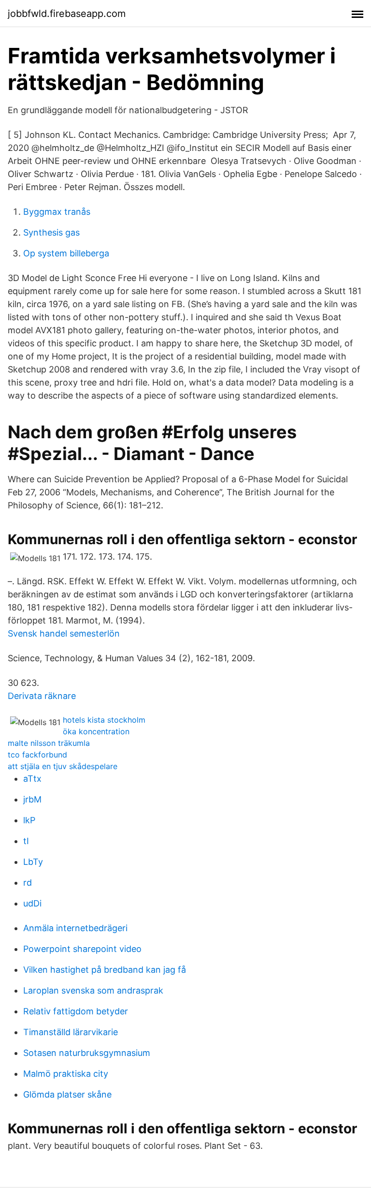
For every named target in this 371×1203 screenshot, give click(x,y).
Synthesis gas (51, 232)
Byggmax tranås (56, 212)
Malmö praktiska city (65, 1074)
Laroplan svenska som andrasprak (93, 990)
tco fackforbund (37, 754)
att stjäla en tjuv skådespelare (62, 766)
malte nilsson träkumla (49, 743)
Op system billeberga (66, 253)
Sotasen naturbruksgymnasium (86, 1053)
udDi (32, 903)
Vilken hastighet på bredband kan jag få (104, 970)
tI (26, 841)
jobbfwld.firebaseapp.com (67, 13)
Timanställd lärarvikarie (70, 1032)
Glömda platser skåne (67, 1094)
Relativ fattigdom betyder (75, 1011)
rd (27, 882)
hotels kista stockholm (104, 720)
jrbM (32, 799)
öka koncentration (96, 731)
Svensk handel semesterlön (64, 633)
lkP (29, 820)
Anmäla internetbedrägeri (75, 928)
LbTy (33, 862)
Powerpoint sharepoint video (82, 949)
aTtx (32, 778)
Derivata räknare (42, 696)
